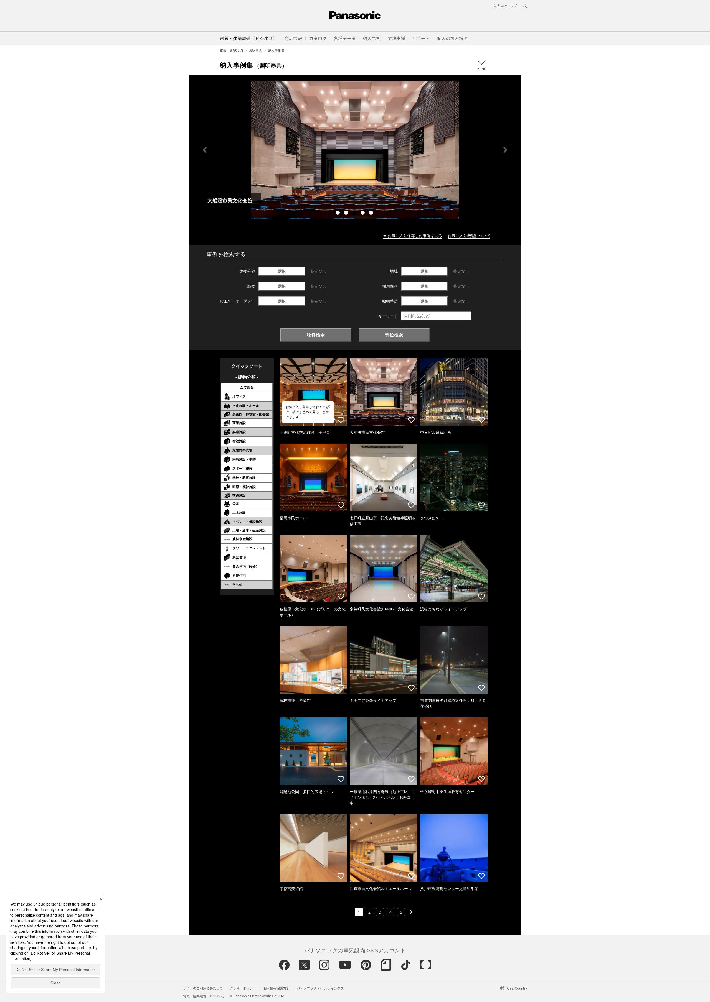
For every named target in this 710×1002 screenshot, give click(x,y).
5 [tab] (371, 213)
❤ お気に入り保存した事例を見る (412, 235)
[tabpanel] (355, 150)
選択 (282, 271)
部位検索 (394, 335)
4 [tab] (363, 213)
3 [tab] (355, 213)
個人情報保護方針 (276, 988)
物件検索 (316, 335)
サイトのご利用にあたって (203, 988)
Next (505, 149)
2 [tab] (346, 213)
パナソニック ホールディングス (320, 988)
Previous (204, 149)
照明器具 (255, 50)
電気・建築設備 (231, 50)
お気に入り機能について (469, 235)
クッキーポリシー (243, 988)
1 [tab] (338, 213)
